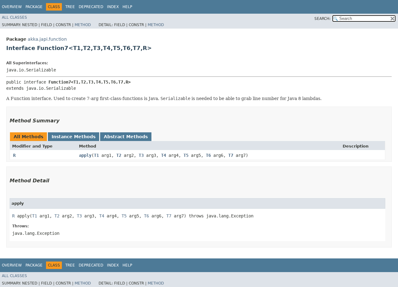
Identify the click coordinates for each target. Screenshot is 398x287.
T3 (141, 155)
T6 (208, 155)
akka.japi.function (47, 39)
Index (113, 7)
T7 (230, 155)
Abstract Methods (126, 136)
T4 (163, 155)
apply (85, 155)
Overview (12, 7)
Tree (70, 7)
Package (34, 7)
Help (127, 7)
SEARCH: (322, 18)
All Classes (14, 17)
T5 (185, 155)
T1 (96, 155)
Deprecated (91, 7)
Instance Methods (73, 136)
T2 (118, 155)
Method (83, 25)
